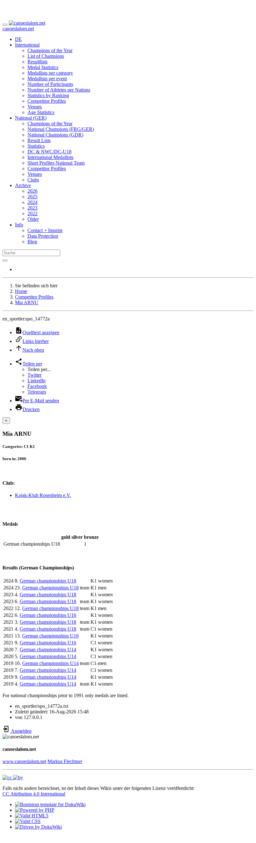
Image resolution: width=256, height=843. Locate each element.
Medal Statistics (42, 67)
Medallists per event (47, 78)
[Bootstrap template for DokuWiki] (50, 804)
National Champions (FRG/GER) (60, 129)
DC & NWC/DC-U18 (49, 151)
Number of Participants (50, 84)
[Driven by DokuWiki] (38, 827)
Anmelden (21, 731)
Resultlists (37, 61)
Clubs (33, 179)
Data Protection (42, 236)
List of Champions (45, 56)
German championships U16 (48, 615)
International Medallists (50, 157)
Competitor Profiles (46, 101)
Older (33, 219)
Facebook (37, 386)
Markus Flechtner (64, 761)
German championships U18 (48, 580)
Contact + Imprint (44, 230)
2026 (32, 191)
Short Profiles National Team (56, 163)
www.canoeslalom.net (24, 761)
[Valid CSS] (28, 821)
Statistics (36, 146)
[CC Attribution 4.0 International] (12, 777)
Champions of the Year (49, 50)
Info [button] (19, 224)
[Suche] (4, 260)
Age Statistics (40, 112)
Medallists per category (50, 73)
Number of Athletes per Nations (58, 89)
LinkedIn (36, 380)
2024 (32, 202)
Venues (34, 106)
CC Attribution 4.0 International (33, 793)
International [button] (27, 44)
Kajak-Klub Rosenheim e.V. (43, 495)
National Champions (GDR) (55, 134)
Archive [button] (23, 185)
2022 (32, 213)
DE (18, 39)
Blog (32, 241)
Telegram (36, 391)
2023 (32, 208)
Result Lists (39, 140)
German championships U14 (48, 649)
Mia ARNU (26, 302)
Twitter (34, 375)
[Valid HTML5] (31, 815)
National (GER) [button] (31, 118)
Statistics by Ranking (48, 95)
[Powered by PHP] (34, 810)
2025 (32, 196)
